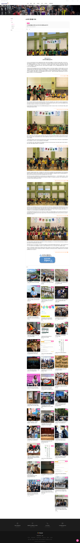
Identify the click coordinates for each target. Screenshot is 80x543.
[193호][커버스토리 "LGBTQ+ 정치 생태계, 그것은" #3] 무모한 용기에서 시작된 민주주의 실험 (61, 300)
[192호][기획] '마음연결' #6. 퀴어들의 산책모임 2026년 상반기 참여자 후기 (60, 457)
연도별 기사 (43, 11)
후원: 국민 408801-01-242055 (4, 0)
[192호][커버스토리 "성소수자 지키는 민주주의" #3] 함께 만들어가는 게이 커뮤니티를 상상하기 (60, 404)
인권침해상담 (51, 3)
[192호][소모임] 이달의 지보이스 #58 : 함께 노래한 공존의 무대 (46, 442)
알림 (34, 3)
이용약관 (29, 537)
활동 (31, 3)
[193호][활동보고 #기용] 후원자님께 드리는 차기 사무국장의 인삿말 (61, 283)
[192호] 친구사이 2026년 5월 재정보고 (46, 458)
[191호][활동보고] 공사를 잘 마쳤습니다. (47, 474)
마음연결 (12, 18)
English (68, 0)
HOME (36, 11)
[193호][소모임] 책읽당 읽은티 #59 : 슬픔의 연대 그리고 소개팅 (46, 337)
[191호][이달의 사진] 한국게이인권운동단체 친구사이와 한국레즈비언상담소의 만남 (32, 475)
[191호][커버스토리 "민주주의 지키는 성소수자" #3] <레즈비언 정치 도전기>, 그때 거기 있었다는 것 (33, 493)
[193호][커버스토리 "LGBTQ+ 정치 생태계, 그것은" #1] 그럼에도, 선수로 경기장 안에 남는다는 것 (33, 299)
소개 (27, 3)
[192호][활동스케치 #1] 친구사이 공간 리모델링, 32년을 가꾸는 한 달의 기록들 (32, 405)
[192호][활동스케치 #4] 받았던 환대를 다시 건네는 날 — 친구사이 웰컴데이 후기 (61, 422)
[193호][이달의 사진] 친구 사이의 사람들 (33, 282)
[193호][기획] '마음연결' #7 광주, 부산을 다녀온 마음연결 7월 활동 (33, 336)
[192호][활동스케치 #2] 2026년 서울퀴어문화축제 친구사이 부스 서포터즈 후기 (47, 406)
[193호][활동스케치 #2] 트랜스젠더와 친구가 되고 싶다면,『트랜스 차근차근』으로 (47, 318)
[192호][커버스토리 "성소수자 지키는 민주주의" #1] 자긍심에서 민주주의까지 (33, 388)
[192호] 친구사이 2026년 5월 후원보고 (60, 473)
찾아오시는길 (44, 537)
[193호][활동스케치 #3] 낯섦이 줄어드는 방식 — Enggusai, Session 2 (61, 318)
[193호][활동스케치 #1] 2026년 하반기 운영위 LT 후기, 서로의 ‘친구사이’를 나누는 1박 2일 (33, 317)
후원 (42, 3)
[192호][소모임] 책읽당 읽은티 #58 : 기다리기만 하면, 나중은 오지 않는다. (60, 440)
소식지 (40, 11)
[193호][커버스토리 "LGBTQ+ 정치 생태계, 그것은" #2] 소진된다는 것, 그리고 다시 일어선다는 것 (47, 300)
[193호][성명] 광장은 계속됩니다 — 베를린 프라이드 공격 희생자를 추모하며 (33, 370)
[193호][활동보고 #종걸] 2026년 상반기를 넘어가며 (47, 283)
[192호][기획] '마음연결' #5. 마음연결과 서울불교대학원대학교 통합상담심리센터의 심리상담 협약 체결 (33, 457)
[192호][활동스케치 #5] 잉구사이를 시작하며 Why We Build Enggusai (46, 424)
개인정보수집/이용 (39, 537)
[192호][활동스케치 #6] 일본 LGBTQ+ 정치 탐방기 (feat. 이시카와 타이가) (32, 440)
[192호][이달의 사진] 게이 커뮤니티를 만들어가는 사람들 (46, 370)
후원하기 (48, 537)
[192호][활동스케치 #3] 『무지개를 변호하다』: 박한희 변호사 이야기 (32, 422)
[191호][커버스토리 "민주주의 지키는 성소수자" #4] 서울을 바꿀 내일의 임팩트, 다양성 (61, 509)
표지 (12, 22)
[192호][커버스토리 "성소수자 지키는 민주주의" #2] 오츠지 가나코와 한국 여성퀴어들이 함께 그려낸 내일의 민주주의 (47, 388)
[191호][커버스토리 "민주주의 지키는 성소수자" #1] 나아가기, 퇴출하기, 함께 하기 (60, 490)
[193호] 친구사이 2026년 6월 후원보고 (46, 353)
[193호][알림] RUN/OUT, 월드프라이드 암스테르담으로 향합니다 (61, 369)
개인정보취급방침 (33, 537)
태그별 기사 (13, 26)
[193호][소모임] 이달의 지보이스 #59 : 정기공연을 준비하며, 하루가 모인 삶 (32, 353)
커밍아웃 (38, 3)
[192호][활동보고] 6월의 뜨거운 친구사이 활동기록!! (61, 387)
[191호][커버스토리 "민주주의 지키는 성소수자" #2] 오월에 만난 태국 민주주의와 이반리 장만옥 (47, 491)
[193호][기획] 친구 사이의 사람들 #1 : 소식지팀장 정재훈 (60, 336)
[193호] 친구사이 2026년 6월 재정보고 (60, 352)
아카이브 (46, 3)
